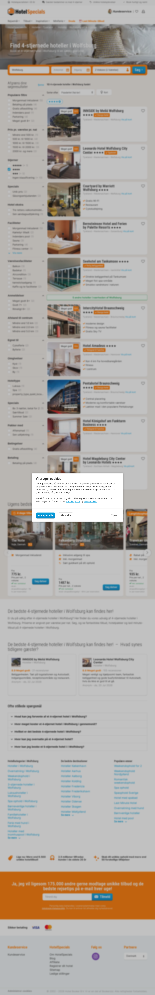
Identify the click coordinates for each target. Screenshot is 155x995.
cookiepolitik (90, 501)
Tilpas (114, 515)
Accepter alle (45, 515)
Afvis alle (65, 515)
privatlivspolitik (73, 501)
